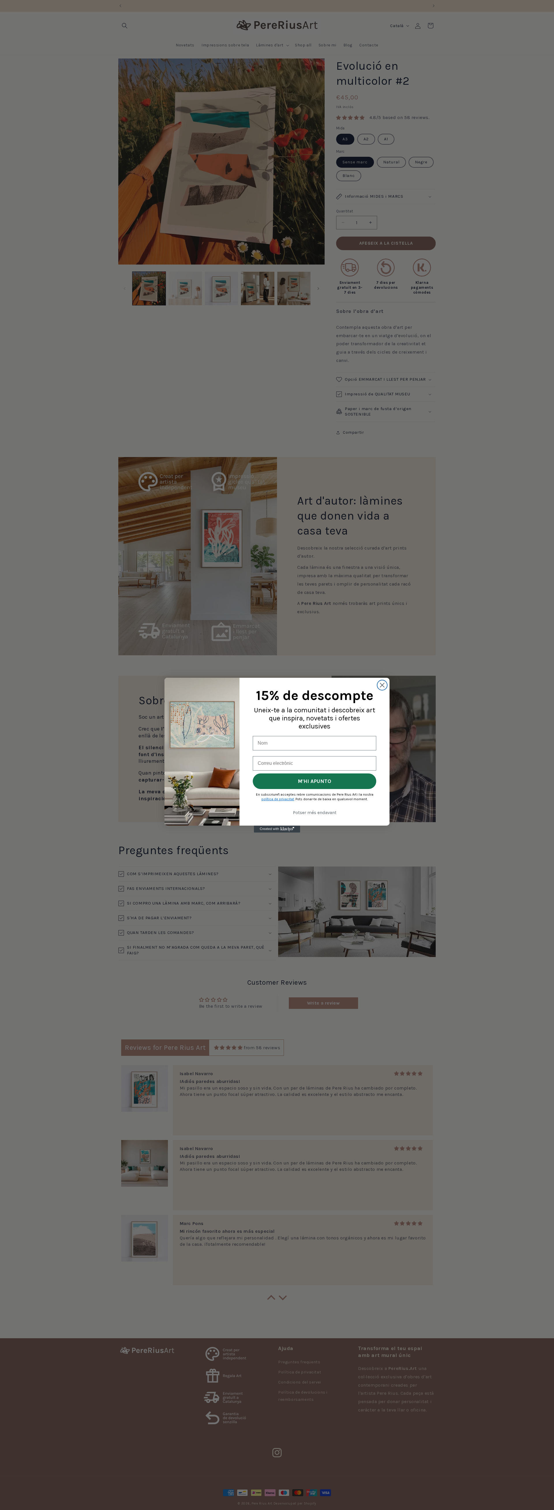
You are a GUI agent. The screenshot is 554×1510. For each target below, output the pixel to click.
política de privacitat (277, 799)
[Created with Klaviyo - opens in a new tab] (277, 829)
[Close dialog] (382, 685)
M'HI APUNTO (314, 781)
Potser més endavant (314, 812)
